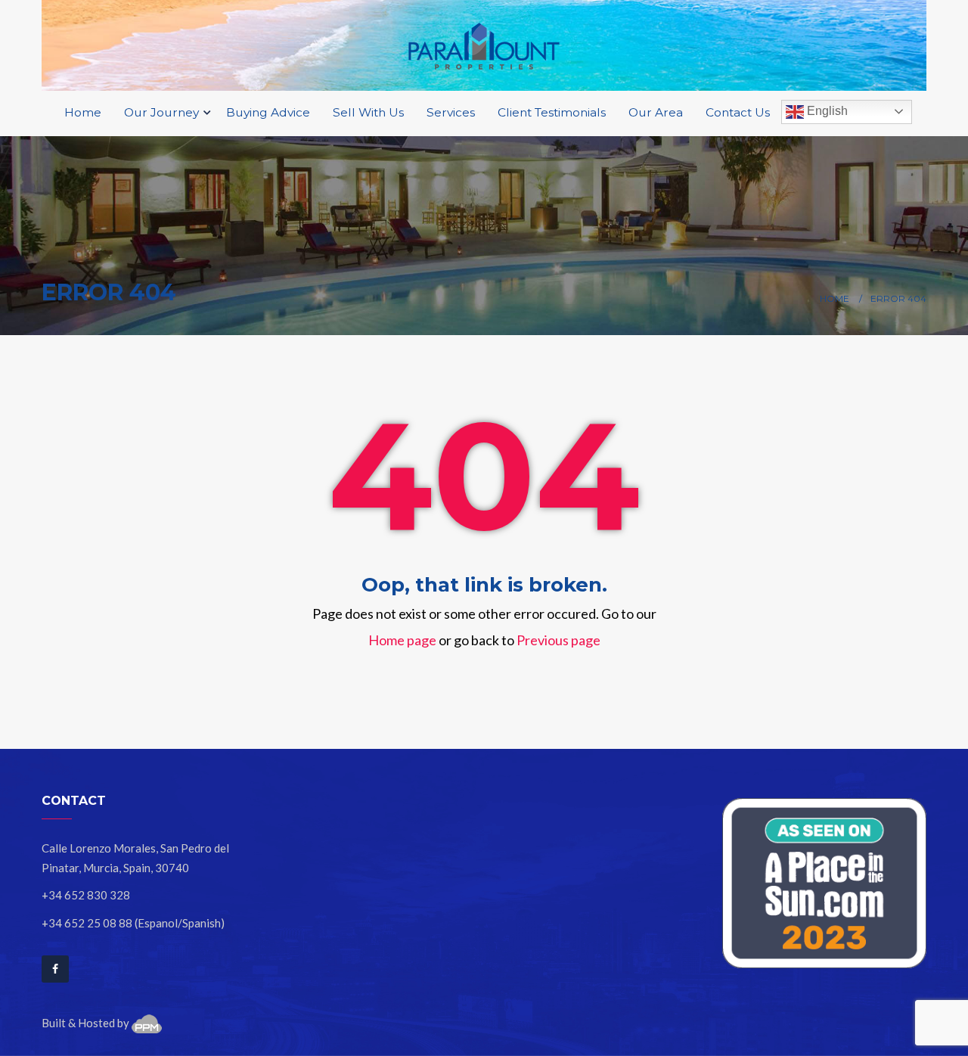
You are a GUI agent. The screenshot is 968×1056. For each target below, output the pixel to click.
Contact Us (738, 112)
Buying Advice (268, 112)
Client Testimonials (552, 112)
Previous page (558, 640)
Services (451, 112)
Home (82, 112)
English (826, 110)
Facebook (55, 969)
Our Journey (163, 112)
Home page (402, 640)
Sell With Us (368, 112)
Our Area (655, 112)
